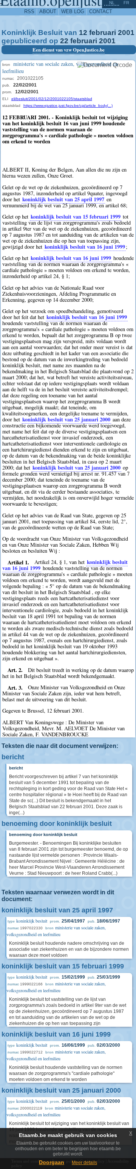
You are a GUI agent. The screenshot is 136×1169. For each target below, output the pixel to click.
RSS (29, 11)
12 (83, 32)
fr (126, 2)
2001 (126, 32)
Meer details (84, 1162)
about (47, 11)
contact (100, 11)
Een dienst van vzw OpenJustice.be (68, 49)
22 (64, 41)
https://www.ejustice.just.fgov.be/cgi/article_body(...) (68, 105)
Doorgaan (51, 1162)
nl (111, 2)
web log (72, 11)
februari (102, 32)
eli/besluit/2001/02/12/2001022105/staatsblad (51, 99)
